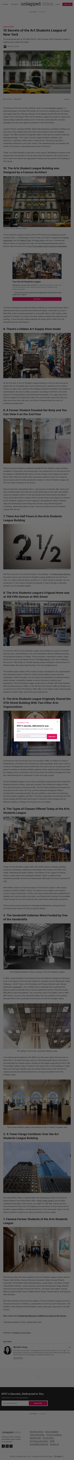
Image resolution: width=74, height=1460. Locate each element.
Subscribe (52, 736)
